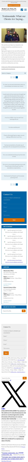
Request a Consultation (14, 5)
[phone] (22, 10)
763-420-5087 (21, 360)
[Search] (23, 311)
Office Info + (14, 364)
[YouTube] (3, 409)
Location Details (7, 284)
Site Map (3, 461)
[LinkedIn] (2, 409)
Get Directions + (21, 364)
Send (14, 220)
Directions (6, 285)
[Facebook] (10, 380)
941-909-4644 (17, 368)
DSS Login (8, 461)
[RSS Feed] (4, 409)
